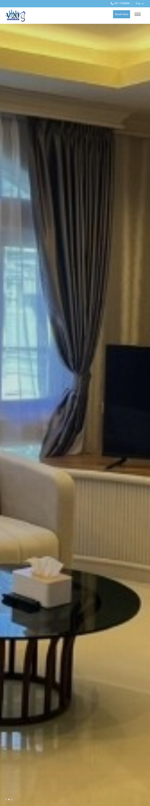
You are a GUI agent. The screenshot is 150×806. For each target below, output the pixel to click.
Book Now (121, 14)
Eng (138, 3)
